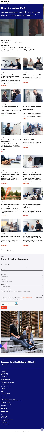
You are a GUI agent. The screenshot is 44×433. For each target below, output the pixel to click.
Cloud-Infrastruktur (5, 374)
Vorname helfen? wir (5, 264)
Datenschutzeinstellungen (6, 404)
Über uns (3, 397)
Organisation (4, 279)
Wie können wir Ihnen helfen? (7, 289)
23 (10, 250)
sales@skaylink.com (5, 424)
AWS (2, 391)
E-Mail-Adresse (4, 284)
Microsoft (3, 388)
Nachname (3, 274)
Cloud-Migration (4, 376)
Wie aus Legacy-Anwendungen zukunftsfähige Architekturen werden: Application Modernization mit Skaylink (10, 76)
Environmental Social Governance (8, 399)
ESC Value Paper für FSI (28, 139)
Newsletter (3, 407)
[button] (42, 2)
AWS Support (4, 408)
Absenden (4, 307)
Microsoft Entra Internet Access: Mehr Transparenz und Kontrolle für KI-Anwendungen (32, 206)
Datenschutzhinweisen (27, 297)
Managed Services (5, 384)
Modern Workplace (5, 377)
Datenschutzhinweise (5, 402)
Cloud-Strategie (4, 373)
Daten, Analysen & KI (5, 381)
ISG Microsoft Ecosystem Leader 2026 (32, 74)
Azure (2, 390)
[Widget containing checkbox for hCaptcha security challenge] (9, 303)
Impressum (3, 405)
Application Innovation (5, 379)
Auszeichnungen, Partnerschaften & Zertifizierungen (11, 400)
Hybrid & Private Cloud (5, 393)
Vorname (3, 269)
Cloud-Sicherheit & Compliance (7, 382)
